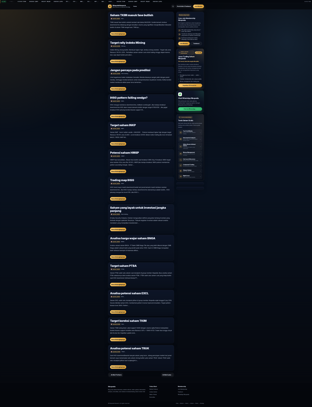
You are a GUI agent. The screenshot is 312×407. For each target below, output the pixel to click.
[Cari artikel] (173, 6)
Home (135, 6)
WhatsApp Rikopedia (183, 394)
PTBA (122, 269)
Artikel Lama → (167, 375)
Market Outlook (154, 389)
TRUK (123, 351)
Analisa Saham (153, 392)
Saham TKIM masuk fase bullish (131, 15)
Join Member (198, 6)
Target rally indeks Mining (127, 42)
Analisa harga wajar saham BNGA (132, 238)
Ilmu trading (124, 73)
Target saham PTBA (123, 265)
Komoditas (152, 397)
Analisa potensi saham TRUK (129, 348)
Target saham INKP (123, 125)
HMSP (122, 156)
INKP (122, 128)
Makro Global (153, 394)
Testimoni (196, 43)
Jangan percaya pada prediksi (130, 70)
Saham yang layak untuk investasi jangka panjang (138, 209)
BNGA (122, 241)
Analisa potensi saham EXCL (129, 293)
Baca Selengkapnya (118, 34)
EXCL (122, 296)
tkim (122, 18)
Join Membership (182, 389)
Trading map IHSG (122, 180)
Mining (123, 46)
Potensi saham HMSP (124, 152)
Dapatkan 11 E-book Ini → (190, 85)
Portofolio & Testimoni (184, 6)
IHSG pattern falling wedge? (128, 97)
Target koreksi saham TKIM (128, 320)
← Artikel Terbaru (115, 375)
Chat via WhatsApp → (190, 109)
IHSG (122, 101)
